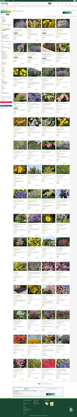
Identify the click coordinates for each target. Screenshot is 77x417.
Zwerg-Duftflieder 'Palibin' (32, 320)
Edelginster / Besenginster (46, 175)
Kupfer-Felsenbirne (60, 29)
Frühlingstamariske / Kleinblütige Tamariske (47, 296)
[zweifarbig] (2, 30)
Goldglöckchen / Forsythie (32, 345)
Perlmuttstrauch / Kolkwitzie (33, 78)
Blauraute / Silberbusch (60, 78)
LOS (49, 3)
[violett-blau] (8, 29)
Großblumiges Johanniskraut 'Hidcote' (47, 225)
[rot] (5, 29)
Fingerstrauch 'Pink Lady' (61, 53)
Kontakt (2, 108)
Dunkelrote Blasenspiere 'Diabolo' (19, 53)
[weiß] (1, 29)
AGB (24, 411)
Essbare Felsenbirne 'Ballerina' (62, 224)
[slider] (1, 24)
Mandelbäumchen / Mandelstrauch (62, 295)
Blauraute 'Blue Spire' (17, 29)
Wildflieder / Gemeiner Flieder (33, 224)
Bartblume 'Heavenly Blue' (32, 103)
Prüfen (7, 14)
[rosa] (4, 29)
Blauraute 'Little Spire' (31, 53)
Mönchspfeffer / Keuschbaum (19, 151)
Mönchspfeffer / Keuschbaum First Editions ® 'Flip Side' (48, 321)
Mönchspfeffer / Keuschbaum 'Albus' (34, 272)
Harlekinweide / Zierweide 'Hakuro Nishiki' (20, 104)
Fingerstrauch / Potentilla (46, 29)
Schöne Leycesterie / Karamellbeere (48, 345)
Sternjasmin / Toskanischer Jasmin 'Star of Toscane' (48, 201)
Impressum (24, 413)
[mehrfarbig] (4, 30)
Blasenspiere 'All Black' (17, 295)
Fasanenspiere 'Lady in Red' (18, 369)
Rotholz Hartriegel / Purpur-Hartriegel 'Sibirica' (61, 249)
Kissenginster (30, 295)
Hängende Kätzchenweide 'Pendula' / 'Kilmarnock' (20, 225)
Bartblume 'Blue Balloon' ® (61, 369)
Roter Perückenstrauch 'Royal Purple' (63, 320)
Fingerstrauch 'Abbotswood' (47, 103)
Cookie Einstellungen (26, 410)
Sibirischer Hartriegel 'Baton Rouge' (48, 369)
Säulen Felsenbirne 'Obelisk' (32, 175)
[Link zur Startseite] (4, 3)
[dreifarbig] (3, 30)
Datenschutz (25, 407)
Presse (24, 406)
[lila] (7, 29)
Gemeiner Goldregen (31, 369)
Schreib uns (36, 402)
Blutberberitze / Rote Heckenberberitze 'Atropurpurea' (47, 54)
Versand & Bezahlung (26, 403)
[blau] (9, 29)
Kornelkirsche (30, 29)
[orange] (3, 29)
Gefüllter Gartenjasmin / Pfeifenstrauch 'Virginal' (18, 321)
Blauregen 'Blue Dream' (60, 345)
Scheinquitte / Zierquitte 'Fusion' (19, 345)
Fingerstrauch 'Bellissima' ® (47, 151)
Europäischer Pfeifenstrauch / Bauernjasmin (47, 79)
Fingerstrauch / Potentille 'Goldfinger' (20, 78)
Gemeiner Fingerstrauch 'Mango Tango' (19, 176)
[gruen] (1, 30)
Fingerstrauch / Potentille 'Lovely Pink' (62, 104)
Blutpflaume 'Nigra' (45, 272)
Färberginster (16, 272)
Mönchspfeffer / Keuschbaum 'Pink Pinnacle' (63, 152)
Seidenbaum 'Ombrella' (60, 175)
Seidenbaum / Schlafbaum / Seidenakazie (47, 249)
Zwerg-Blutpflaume (60, 272)
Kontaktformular (3, 103)
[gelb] (2, 29)
